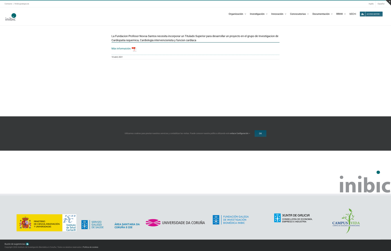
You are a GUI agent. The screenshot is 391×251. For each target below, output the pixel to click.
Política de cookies (90, 247)
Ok (260, 133)
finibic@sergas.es (22, 4)
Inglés (371, 4)
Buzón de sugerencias (15, 244)
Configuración (242, 133)
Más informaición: (121, 48)
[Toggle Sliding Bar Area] (388, 2)
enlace (233, 133)
